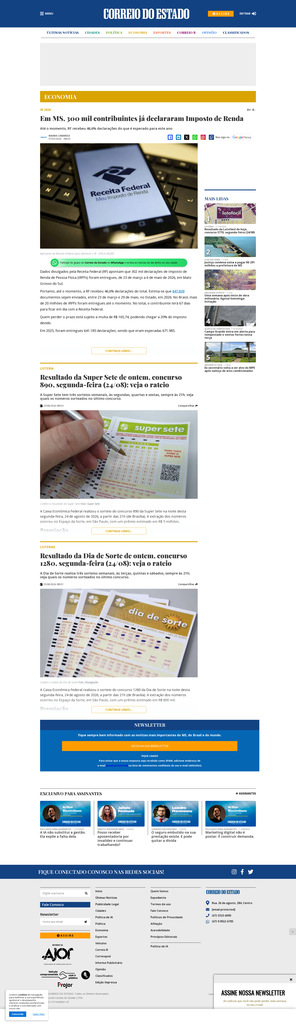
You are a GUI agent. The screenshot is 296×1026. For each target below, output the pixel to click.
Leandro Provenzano (168, 829)
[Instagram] (203, 137)
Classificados (236, 32)
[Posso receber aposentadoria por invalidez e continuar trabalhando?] (121, 814)
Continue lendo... (119, 351)
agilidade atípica (218, 293)
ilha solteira (216, 260)
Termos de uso (161, 904)
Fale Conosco (159, 910)
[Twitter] (250, 872)
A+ (249, 110)
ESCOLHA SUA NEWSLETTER (149, 746)
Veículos (101, 943)
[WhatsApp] (195, 137)
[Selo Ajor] (65, 954)
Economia (137, 32)
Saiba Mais (39, 1014)
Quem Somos (159, 891)
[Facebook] (170, 137)
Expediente (158, 897)
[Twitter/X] (186, 137)
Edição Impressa (106, 982)
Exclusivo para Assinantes (62, 829)
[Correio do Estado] (231, 892)
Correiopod (103, 956)
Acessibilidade (160, 930)
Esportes (162, 32)
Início (98, 891)
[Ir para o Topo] (292, 931)
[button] (188, 405)
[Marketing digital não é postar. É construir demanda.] (230, 814)
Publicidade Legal (107, 904)
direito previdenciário (115, 829)
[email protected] (117, 765)
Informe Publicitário (108, 962)
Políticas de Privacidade (167, 917)
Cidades (92, 32)
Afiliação (156, 923)
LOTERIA (215, 227)
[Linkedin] (178, 137)
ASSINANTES (247, 793)
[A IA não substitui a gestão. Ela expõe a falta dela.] (65, 814)
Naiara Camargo (59, 135)
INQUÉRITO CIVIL (217, 365)
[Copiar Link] (211, 137)
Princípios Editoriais (164, 936)
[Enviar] (85, 921)
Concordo (17, 1014)
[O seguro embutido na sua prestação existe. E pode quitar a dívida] (175, 814)
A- (253, 110)
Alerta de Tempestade (224, 329)
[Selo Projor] (65, 979)
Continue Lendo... (119, 531)
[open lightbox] (119, 196)
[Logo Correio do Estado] (146, 14)
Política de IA (104, 917)
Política (114, 32)
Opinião (209, 32)
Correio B (186, 32)
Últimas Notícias (63, 32)
